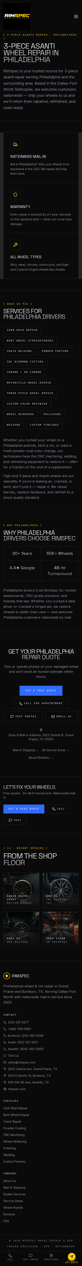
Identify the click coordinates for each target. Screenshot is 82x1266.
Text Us (13, 1055)
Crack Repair (12, 1121)
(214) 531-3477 (18, 1022)
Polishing (9, 1148)
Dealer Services (14, 1194)
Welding (9, 1155)
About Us (9, 1181)
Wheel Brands (13, 1207)
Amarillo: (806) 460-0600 (26, 1049)
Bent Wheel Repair (16, 1115)
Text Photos (26, 716)
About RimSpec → (41, 757)
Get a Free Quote (40, 690)
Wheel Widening (14, 1141)
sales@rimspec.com (22, 1062)
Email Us (64, 716)
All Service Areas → (55, 750)
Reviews (9, 1214)
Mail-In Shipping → (26, 750)
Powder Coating (14, 1128)
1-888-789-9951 (19, 1029)
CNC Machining (14, 1135)
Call (61, 808)
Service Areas (13, 1201)
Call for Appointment (43, 703)
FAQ (6, 1221)
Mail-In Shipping (14, 1187)
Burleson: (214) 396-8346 (26, 1035)
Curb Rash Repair (15, 1108)
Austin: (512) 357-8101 (23, 1042)
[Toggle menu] (76, 16)
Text (17, 820)
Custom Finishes (14, 1161)
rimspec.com (16, 1089)
